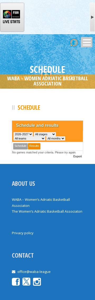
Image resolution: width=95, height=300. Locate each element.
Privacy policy (23, 233)
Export (77, 156)
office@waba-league (34, 271)
